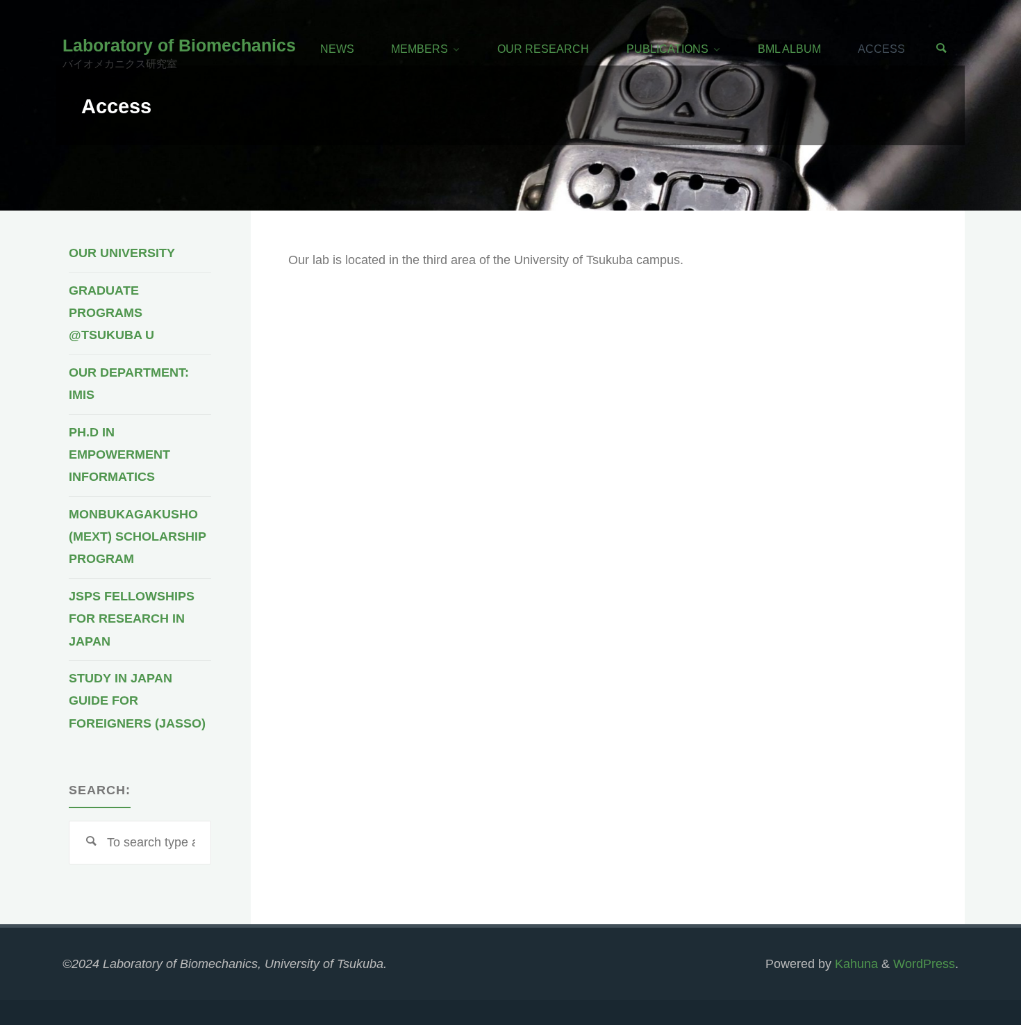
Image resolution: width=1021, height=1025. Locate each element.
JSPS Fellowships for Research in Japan (131, 618)
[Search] (941, 49)
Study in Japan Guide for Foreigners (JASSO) (137, 700)
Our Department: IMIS (129, 384)
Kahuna (854, 964)
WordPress (924, 964)
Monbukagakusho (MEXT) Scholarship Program (137, 536)
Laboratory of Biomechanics (179, 45)
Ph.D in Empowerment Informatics (119, 454)
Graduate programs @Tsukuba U (111, 313)
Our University (122, 253)
